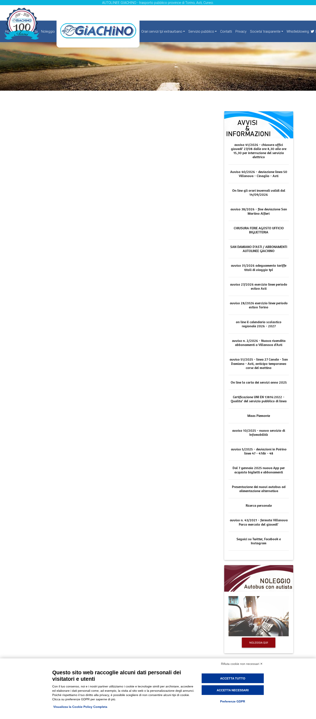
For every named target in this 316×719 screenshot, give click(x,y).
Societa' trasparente (265, 31)
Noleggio (48, 31)
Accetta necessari (233, 690)
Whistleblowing (298, 31)
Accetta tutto (232, 678)
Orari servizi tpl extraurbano (161, 31)
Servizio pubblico (201, 31)
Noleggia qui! (258, 642)
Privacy (241, 31)
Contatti (226, 31)
